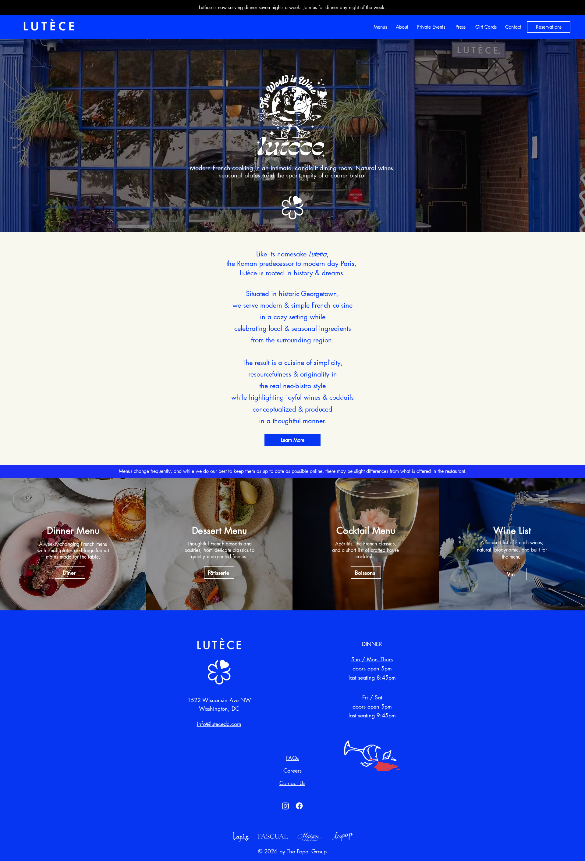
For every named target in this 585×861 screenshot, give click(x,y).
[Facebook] (299, 805)
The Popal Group (307, 851)
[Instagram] (285, 805)
